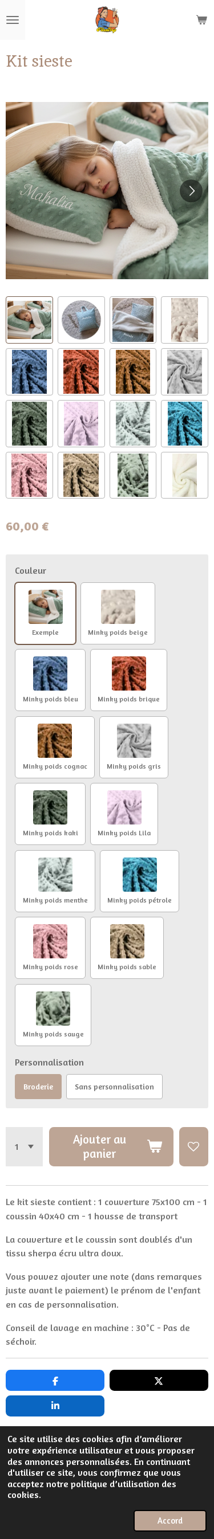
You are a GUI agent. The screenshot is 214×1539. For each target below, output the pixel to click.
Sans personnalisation (114, 1086)
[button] (29, 320)
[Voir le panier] (201, 20)
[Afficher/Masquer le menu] (12, 20)
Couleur (30, 570)
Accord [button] (170, 1520)
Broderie (38, 1086)
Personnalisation (49, 1062)
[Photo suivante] (191, 190)
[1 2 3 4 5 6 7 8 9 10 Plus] (24, 1146)
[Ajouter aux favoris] (193, 1146)
